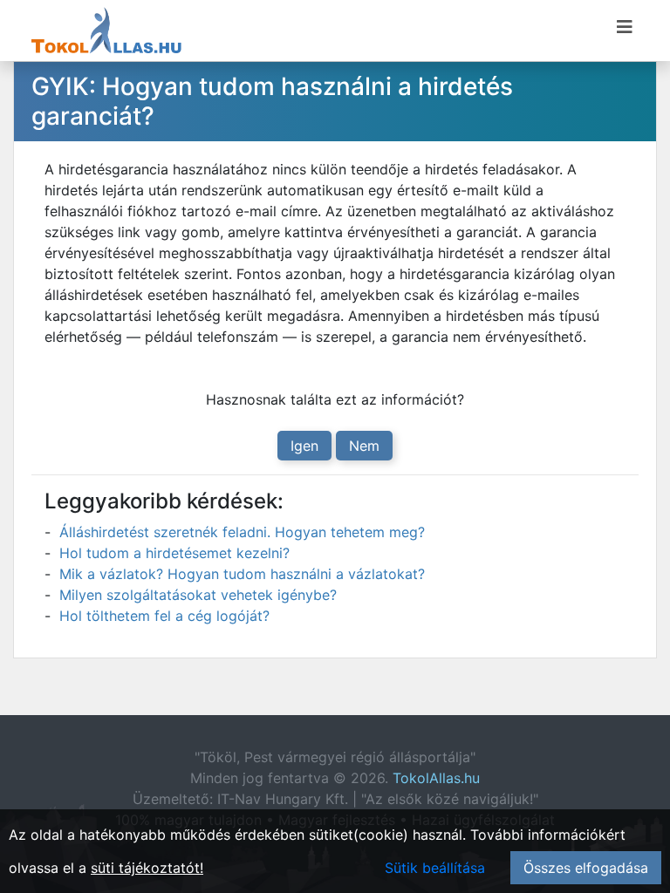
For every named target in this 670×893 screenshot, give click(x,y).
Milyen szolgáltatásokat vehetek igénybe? (198, 594)
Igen (304, 445)
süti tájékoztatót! (147, 867)
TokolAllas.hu (436, 778)
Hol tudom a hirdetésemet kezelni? (174, 553)
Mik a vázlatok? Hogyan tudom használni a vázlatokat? (242, 574)
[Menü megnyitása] (624, 27)
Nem (364, 445)
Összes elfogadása (585, 867)
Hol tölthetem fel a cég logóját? (164, 615)
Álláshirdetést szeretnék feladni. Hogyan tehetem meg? (242, 532)
